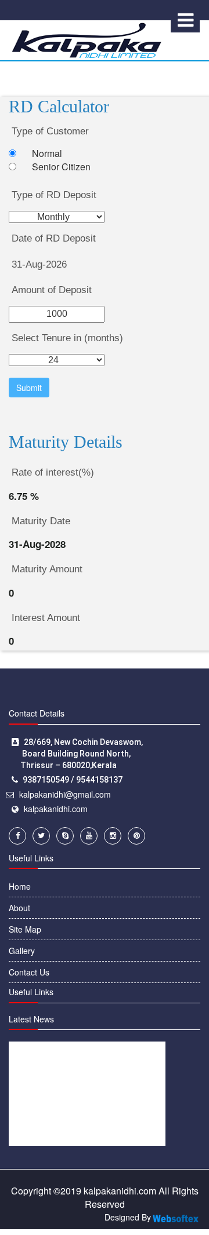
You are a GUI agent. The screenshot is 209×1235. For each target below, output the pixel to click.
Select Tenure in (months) (67, 338)
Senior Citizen (61, 166)
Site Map (25, 929)
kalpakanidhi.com (56, 808)
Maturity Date (41, 521)
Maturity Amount (47, 569)
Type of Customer (50, 131)
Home (20, 886)
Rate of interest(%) (53, 472)
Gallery (22, 950)
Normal (47, 153)
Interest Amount (46, 617)
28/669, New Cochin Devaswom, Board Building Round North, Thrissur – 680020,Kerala (77, 753)
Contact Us (29, 972)
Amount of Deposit (52, 289)
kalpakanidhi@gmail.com (65, 794)
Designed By (128, 1217)
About (19, 908)
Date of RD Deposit (54, 238)
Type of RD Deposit (54, 194)
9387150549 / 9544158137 (72, 779)
